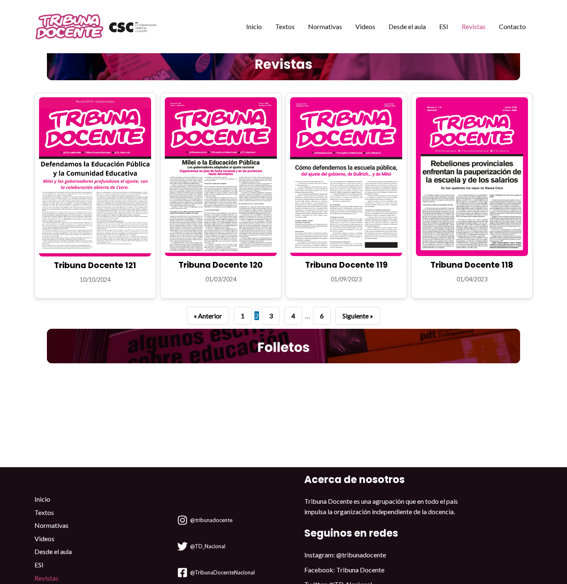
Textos (285, 26)
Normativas (325, 26)
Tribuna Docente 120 (220, 265)
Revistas (474, 26)
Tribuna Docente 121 (95, 265)
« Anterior (208, 316)
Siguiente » (357, 316)
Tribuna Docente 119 (346, 265)
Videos (365, 26)
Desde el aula (407, 26)
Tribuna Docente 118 (471, 265)
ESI (443, 26)
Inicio (254, 26)
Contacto (512, 26)
